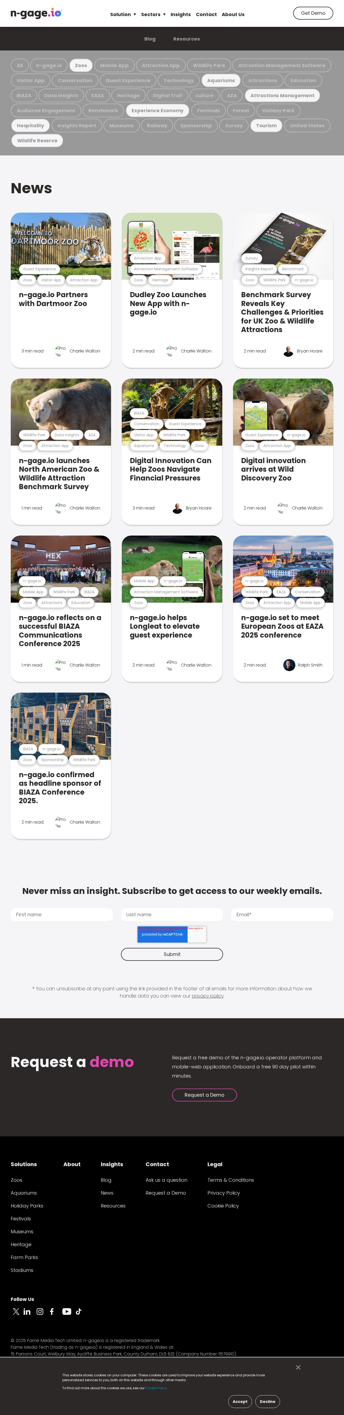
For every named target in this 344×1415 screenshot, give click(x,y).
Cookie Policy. (156, 1388)
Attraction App (161, 65)
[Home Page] (36, 13)
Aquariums (221, 80)
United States (307, 125)
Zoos (81, 65)
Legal (215, 1164)
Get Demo (313, 13)
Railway (157, 125)
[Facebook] (55, 1314)
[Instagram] (43, 1314)
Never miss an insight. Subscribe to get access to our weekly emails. (172, 891)
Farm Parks (24, 1257)
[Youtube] (68, 1314)
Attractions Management (282, 95)
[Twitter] (17, 1314)
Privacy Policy (223, 1193)
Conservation (75, 80)
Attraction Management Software (281, 65)
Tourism (266, 125)
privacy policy (208, 995)
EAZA (97, 95)
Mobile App (114, 65)
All (20, 65)
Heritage (128, 95)
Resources (186, 38)
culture (204, 95)
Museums (121, 125)
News (31, 188)
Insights (181, 14)
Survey (234, 125)
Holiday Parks (27, 1205)
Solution (120, 14)
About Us (233, 14)
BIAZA (24, 95)
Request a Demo (204, 1095)
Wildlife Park (209, 65)
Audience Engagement (46, 110)
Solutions (24, 1164)
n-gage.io (49, 65)
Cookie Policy (223, 1205)
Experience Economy (158, 110)
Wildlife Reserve (37, 140)
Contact (206, 14)
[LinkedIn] (30, 1314)
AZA (232, 95)
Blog (150, 38)
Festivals (208, 110)
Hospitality (30, 125)
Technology (179, 80)
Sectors (150, 14)
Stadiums (22, 1270)
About (72, 1164)
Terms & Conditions (230, 1180)
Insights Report (77, 125)
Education (303, 80)
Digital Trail (167, 95)
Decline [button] (267, 1401)
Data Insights (61, 95)
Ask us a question (166, 1180)
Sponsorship (196, 125)
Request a (72, 1062)
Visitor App (31, 80)
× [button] (297, 1367)
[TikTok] (81, 1314)
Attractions (262, 80)
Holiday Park (278, 110)
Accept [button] (240, 1401)
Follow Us (22, 1299)
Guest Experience (128, 80)
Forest (241, 110)
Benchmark (103, 110)
